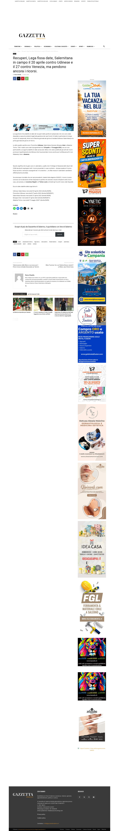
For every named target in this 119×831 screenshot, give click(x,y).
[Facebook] (14, 78)
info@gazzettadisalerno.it (51, 823)
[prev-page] (14, 319)
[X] (18, 78)
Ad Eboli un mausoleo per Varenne (21, 312)
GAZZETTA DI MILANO (20, 1)
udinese (29, 243)
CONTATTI (83, 1)
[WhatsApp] (26, 78)
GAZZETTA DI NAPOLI (31, 1)
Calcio (19, 241)
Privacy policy (41, 814)
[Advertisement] (59, 14)
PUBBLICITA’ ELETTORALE (93, 1)
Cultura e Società (61, 46)
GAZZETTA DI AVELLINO (42, 1)
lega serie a (36, 241)
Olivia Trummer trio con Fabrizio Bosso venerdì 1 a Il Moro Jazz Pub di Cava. (60, 266)
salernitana (66, 241)
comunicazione (28, 829)
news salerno (44, 241)
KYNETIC (61, 1)
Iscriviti (59, 234)
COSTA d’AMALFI (53, 1)
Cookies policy (41, 818)
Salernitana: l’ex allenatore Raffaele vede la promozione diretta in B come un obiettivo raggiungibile (64, 314)
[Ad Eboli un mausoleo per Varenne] (22, 304)
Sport (81, 46)
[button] (104, 46)
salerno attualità (17, 243)
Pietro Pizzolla (17, 74)
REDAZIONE (76, 1)
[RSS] (84, 797)
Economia (47, 46)
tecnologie (35, 829)
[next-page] (17, 319)
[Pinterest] (22, 78)
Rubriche (90, 46)
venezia (34, 243)
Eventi (73, 46)
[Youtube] (93, 797)
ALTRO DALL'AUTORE (33, 294)
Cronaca (27, 46)
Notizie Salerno (52, 241)
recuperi (60, 241)
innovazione (21, 829)
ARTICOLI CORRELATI (20, 294)
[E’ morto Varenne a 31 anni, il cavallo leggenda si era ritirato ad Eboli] (43, 304)
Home (14, 51)
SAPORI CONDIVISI (68, 1)
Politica (37, 46)
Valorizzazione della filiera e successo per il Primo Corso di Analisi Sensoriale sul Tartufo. (26, 266)
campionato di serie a (27, 241)
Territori (17, 46)
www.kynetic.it (42, 829)
